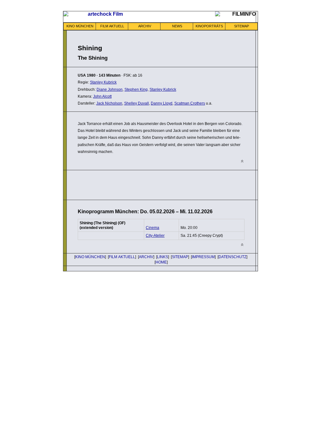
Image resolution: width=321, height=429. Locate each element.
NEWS (177, 26)
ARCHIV (144, 26)
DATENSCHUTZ (232, 257)
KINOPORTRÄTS (209, 26)
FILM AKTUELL (112, 26)
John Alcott (102, 96)
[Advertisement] (151, 184)
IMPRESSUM (203, 257)
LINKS (162, 257)
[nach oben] (242, 161)
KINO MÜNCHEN (79, 26)
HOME (161, 262)
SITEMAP (241, 26)
